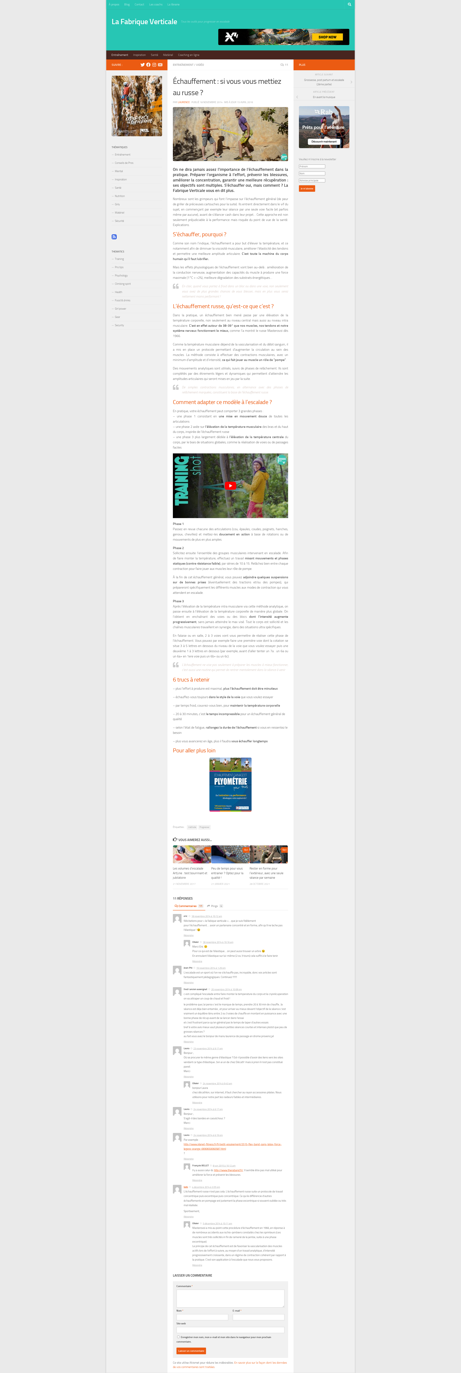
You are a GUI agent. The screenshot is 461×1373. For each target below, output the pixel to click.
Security (119, 325)
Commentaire (184, 1286)
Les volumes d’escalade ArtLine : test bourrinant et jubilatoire (190, 873)
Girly (117, 204)
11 (286, 64)
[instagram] (154, 65)
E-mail (237, 1310)
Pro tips (119, 267)
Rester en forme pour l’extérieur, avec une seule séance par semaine (266, 873)
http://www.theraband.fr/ (228, 1170)
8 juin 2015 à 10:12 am (224, 1165)
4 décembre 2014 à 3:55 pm (206, 1187)
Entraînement (119, 55)
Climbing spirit (123, 283)
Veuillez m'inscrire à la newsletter (317, 159)
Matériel (168, 55)
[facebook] (148, 65)
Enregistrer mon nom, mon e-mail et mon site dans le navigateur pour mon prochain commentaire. (223, 1339)
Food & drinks (122, 300)
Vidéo (200, 64)
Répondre (189, 935)
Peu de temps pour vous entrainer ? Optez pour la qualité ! (227, 873)
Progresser (204, 827)
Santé (154, 55)
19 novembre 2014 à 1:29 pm (211, 968)
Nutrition (120, 196)
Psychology (121, 275)
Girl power (120, 308)
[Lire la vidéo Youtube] (230, 485)
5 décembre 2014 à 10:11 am (217, 1223)
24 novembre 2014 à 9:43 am (217, 1083)
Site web (181, 1323)
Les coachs (155, 4)
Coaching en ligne (188, 55)
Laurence (184, 102)
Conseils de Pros (124, 163)
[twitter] (142, 65)
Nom (179, 1310)
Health (118, 292)
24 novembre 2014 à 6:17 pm (208, 1109)
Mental (119, 171)
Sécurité (119, 221)
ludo (186, 1187)
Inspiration (139, 55)
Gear (117, 317)
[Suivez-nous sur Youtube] (160, 65)
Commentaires (190, 906)
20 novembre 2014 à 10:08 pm (226, 989)
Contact (139, 4)
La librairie (173, 4)
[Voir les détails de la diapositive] (283, 37)
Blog (127, 4)
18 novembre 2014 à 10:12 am (206, 916)
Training (119, 259)
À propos (114, 4)
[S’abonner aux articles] (114, 238)
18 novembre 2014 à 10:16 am (218, 942)
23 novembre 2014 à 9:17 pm (208, 1048)
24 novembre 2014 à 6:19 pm (208, 1135)
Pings (216, 906)
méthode (192, 827)
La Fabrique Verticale (144, 21)
